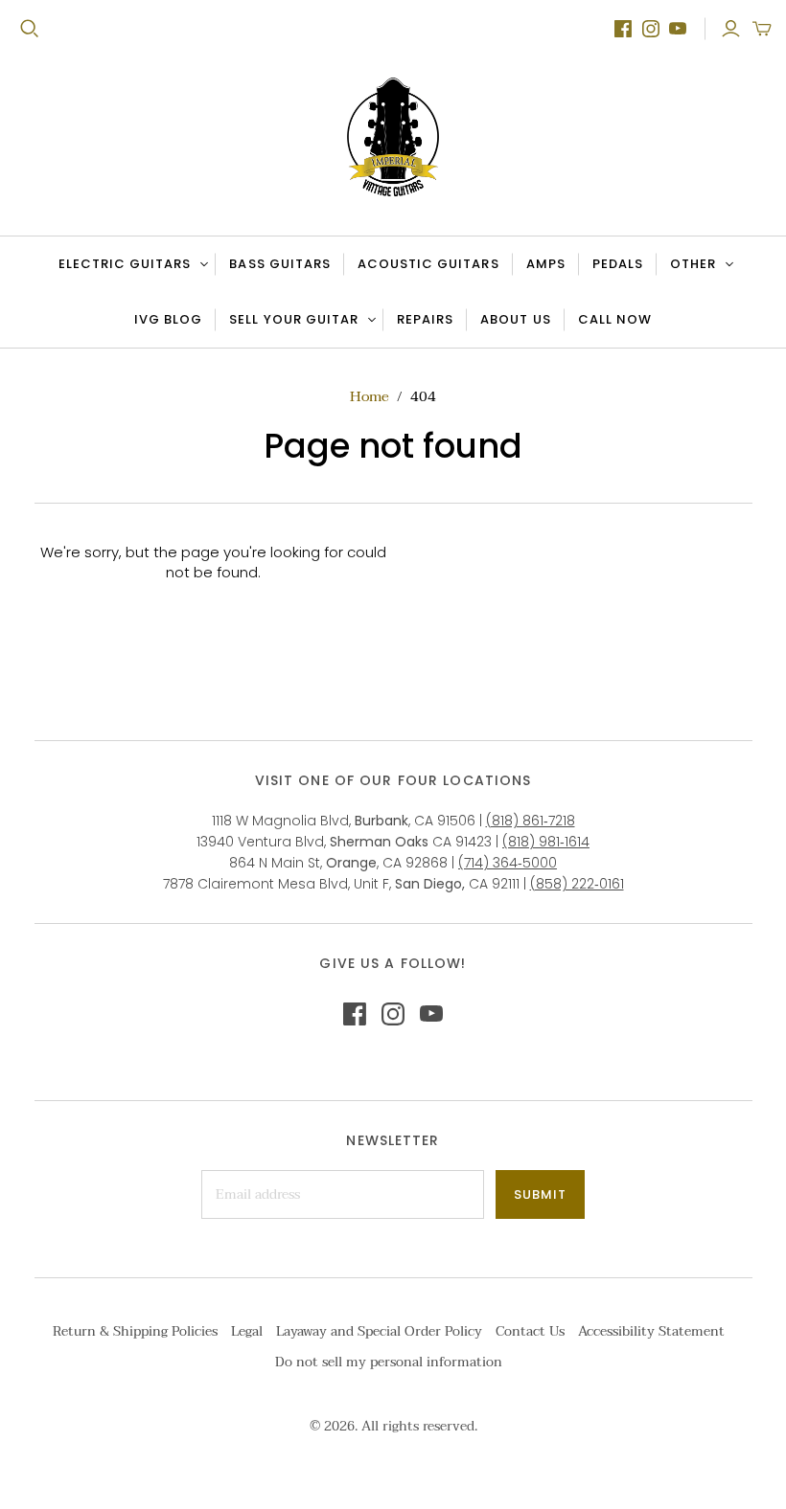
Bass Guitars (279, 264)
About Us (515, 319)
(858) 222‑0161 (577, 883)
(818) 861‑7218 (530, 820)
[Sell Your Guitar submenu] (369, 319)
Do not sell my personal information (388, 1362)
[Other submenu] (726, 264)
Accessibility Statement (651, 1331)
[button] (762, 28)
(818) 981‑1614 (546, 841)
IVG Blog (174, 323)
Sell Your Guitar (293, 319)
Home (369, 396)
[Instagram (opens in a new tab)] (650, 28)
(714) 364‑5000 (507, 862)
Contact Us (530, 1331)
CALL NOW (621, 323)
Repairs (425, 319)
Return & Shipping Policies (135, 1331)
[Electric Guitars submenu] (201, 264)
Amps (546, 264)
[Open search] (29, 28)
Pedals (617, 264)
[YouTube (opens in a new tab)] (677, 28)
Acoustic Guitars (428, 264)
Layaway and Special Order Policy (379, 1331)
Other (693, 264)
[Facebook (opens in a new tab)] (623, 28)
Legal (247, 1331)
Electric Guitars (125, 264)
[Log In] (731, 28)
